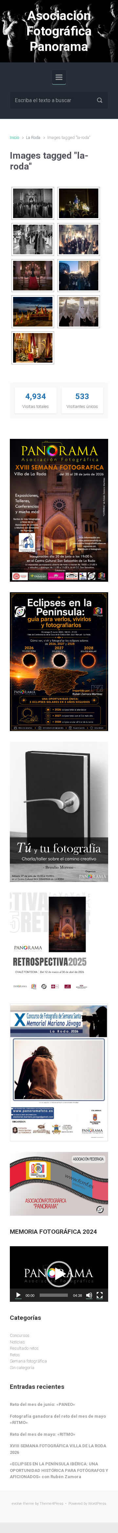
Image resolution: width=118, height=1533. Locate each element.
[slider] (54, 1295)
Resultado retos (24, 1348)
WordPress (97, 1503)
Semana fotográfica (28, 1361)
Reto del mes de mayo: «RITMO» (42, 1434)
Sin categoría (22, 1367)
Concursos (20, 1335)
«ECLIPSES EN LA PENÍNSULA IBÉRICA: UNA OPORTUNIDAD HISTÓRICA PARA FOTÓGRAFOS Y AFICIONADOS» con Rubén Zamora (59, 1470)
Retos (15, 1354)
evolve (17, 1503)
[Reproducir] (18, 1295)
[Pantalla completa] (99, 1295)
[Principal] (59, 77)
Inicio (14, 137)
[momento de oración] (32, 348)
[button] (59, 1274)
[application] (59, 1274)
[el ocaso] (32, 312)
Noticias (17, 1342)
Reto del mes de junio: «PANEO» (42, 1404)
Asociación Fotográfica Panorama (59, 31)
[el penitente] (78, 312)
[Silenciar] (89, 1295)
